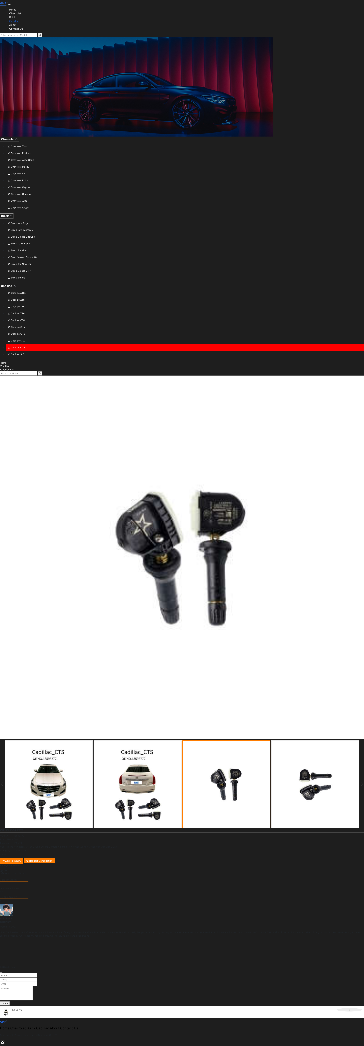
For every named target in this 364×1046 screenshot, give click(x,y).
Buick (12, 17)
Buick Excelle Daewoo (22, 236)
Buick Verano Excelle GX (23, 257)
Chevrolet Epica (19, 180)
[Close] (1, 972)
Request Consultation (40, 860)
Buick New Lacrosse (21, 230)
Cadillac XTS (17, 299)
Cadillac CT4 (17, 320)
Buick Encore (17, 277)
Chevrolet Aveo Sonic (22, 160)
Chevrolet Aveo (19, 200)
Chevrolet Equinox (20, 153)
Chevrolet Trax (18, 146)
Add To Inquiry (13, 860)
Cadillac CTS (17, 347)
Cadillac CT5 (17, 327)
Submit (5, 1003)
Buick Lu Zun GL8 (20, 243)
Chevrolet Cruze (19, 207)
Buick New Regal (19, 223)
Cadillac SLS (17, 354)
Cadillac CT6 (17, 333)
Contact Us (16, 28)
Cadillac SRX (17, 340)
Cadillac (14, 21)
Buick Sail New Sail (20, 264)
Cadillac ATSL (18, 293)
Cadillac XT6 (17, 313)
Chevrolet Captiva (20, 187)
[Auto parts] (4, 3)
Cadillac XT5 (17, 306)
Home (12, 9)
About (12, 24)
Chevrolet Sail (18, 173)
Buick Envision (18, 250)
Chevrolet (15, 13)
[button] (2, 784)
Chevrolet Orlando (20, 194)
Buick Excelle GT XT (21, 270)
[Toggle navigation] (9, 4)
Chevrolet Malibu (19, 166)
